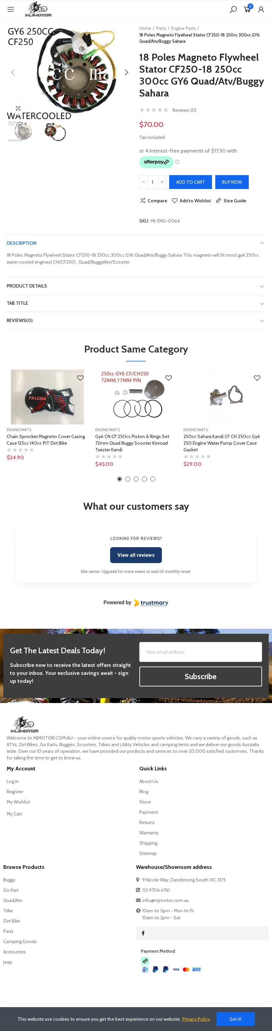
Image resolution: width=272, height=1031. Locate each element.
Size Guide (235, 201)
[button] (13, 72)
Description (21, 243)
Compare (157, 201)
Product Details (27, 286)
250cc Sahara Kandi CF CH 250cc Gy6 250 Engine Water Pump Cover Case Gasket (221, 443)
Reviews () (184, 110)
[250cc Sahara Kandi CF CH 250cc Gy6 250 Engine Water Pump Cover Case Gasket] (224, 397)
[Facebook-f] (143, 933)
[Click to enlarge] (18, 108)
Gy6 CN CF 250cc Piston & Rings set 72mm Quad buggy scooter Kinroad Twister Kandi (132, 443)
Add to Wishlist (195, 201)
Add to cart (190, 182)
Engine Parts (19, 429)
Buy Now (232, 182)
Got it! (235, 1019)
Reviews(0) (20, 320)
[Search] (233, 9)
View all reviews (136, 555)
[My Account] (261, 9)
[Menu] (11, 9)
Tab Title (17, 303)
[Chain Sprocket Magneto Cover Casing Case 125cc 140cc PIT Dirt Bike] (48, 397)
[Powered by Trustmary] (136, 603)
